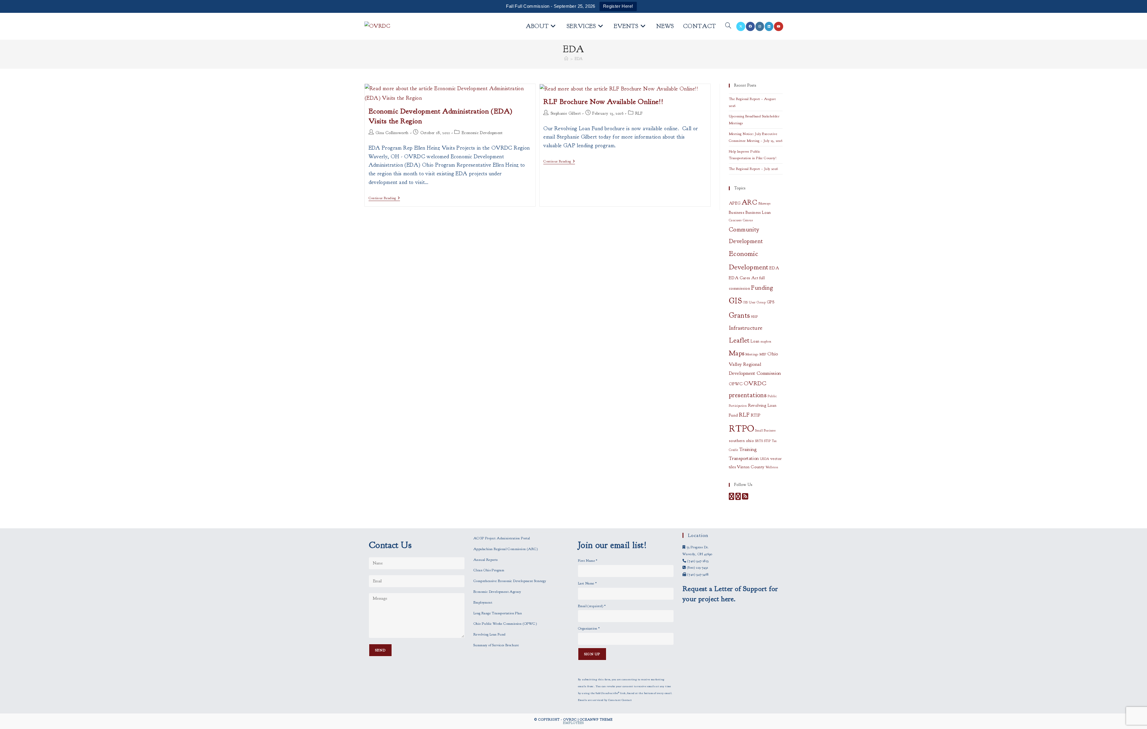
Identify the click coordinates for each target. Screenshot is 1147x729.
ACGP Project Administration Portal (501, 538)
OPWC (736, 383)
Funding (762, 287)
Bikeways (764, 203)
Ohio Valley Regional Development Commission (755, 363)
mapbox (765, 341)
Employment (482, 602)
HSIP (754, 317)
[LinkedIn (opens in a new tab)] (769, 26)
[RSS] (745, 497)
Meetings (752, 354)
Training (748, 449)
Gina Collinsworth (392, 132)
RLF (638, 113)
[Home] (566, 58)
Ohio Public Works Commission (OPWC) (505, 623)
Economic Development (482, 132)
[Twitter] (738, 497)
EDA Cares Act (743, 277)
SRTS (759, 441)
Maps (737, 353)
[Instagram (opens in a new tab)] (759, 26)
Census (748, 220)
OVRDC (755, 383)
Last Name (587, 583)
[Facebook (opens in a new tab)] (750, 26)
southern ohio (741, 440)
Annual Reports (485, 559)
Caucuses (735, 220)
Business (736, 212)
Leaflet (739, 340)
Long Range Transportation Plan (497, 613)
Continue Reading (384, 198)
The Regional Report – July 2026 (753, 168)
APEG (735, 203)
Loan (755, 341)
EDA (578, 58)
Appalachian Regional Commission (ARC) (505, 549)
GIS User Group (754, 302)
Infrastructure (746, 327)
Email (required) (591, 606)
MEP (763, 354)
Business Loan (758, 212)
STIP (767, 441)
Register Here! (618, 6)
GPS (771, 302)
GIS (735, 301)
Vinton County (750, 466)
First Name (587, 560)
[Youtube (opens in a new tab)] (778, 26)
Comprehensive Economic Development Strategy (509, 580)
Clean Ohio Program (488, 570)
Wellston (772, 467)
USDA (764, 459)
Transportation (744, 458)
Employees (573, 723)
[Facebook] (731, 497)
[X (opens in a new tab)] (740, 26)
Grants (739, 315)
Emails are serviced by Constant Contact (605, 700)
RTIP (756, 415)
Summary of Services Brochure (496, 645)
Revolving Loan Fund (489, 634)
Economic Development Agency (497, 591)
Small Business (765, 430)
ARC (749, 202)
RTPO (741, 428)
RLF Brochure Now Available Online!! (603, 101)
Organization (589, 628)
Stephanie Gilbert (566, 113)
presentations (747, 395)
